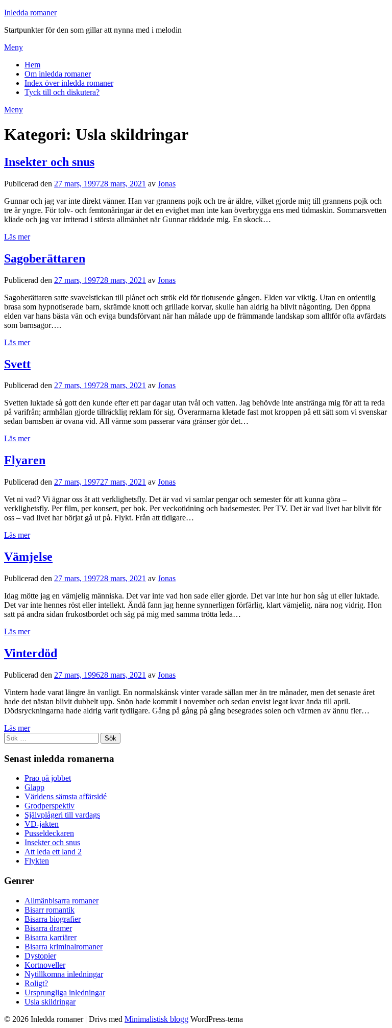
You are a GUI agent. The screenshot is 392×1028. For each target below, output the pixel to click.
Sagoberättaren (44, 258)
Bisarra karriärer (50, 937)
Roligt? (36, 983)
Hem (32, 64)
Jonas (167, 183)
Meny (13, 47)
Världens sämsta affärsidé (65, 796)
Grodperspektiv (49, 805)
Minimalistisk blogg (156, 1019)
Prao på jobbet (47, 778)
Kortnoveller (44, 965)
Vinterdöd (30, 653)
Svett (17, 364)
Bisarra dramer (48, 928)
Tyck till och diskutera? (62, 92)
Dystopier (40, 955)
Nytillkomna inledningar (63, 974)
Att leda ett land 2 (53, 851)
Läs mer (17, 236)
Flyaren (24, 460)
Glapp (34, 787)
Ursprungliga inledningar (64, 992)
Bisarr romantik (49, 909)
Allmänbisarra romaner (61, 900)
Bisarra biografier (52, 919)
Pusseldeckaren (49, 833)
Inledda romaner (30, 12)
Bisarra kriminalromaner (63, 946)
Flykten (36, 860)
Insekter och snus (49, 162)
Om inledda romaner (57, 73)
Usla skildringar (50, 1001)
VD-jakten (41, 824)
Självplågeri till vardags (62, 814)
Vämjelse (28, 556)
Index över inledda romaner (68, 83)
